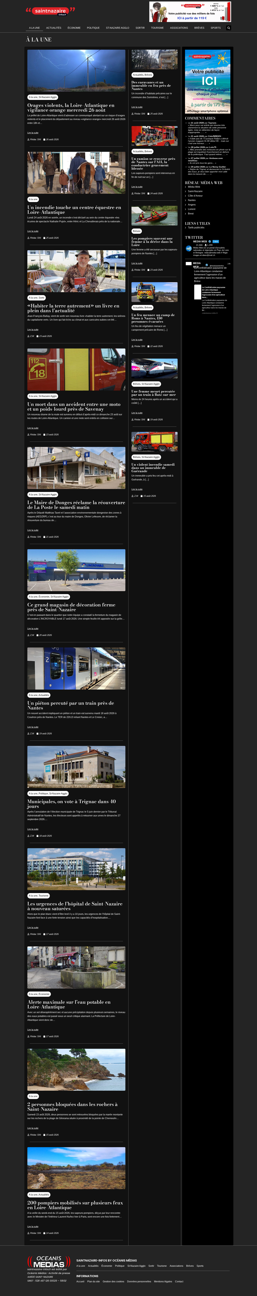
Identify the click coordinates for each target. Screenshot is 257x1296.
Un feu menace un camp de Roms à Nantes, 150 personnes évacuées (153, 318)
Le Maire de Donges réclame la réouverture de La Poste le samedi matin (76, 505)
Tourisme (157, 28)
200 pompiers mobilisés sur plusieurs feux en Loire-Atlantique (75, 1205)
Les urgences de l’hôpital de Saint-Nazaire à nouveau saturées (75, 906)
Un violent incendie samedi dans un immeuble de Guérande (153, 468)
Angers (192, 204)
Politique (93, 28)
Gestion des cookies (113, 1281)
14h (229, 264)
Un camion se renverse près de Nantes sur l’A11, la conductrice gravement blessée (153, 163)
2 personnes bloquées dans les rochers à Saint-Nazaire (72, 1107)
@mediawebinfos (217, 266)
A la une (34, 28)
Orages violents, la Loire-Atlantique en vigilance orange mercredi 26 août (71, 108)
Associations (179, 28)
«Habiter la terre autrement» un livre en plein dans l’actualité (73, 308)
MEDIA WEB (197, 265)
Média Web (194, 187)
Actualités (53, 28)
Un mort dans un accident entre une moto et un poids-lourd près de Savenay (73, 407)
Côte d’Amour (195, 195)
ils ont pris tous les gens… (202, 163)
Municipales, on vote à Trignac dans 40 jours (71, 804)
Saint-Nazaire (195, 191)
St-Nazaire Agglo (117, 28)
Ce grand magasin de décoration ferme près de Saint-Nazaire (71, 607)
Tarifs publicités (196, 227)
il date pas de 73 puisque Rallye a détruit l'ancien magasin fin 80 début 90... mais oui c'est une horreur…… (208, 141)
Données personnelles (139, 1281)
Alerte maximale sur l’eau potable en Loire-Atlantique (69, 1004)
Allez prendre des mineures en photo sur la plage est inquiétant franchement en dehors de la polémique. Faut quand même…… (209, 152)
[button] (228, 27)
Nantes (192, 200)
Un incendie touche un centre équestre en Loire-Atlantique (74, 210)
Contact (179, 1281)
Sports (216, 28)
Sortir (140, 28)
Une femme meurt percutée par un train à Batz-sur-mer (153, 393)
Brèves (199, 28)
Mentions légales (163, 1281)
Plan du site (93, 1281)
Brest (190, 213)
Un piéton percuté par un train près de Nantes (70, 705)
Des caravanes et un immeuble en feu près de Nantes (151, 85)
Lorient (191, 209)
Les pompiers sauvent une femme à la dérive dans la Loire (152, 241)
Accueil (80, 1281)
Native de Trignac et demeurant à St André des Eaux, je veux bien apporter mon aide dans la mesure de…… (209, 171)
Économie (74, 28)
